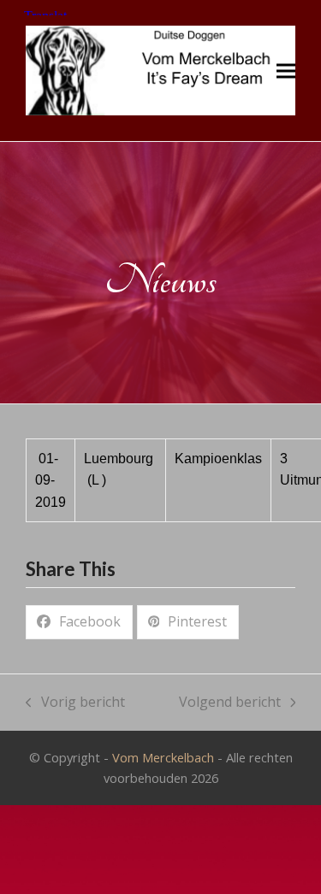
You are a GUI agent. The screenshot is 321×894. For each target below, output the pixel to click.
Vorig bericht (75, 703)
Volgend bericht (230, 703)
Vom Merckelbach (163, 757)
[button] (285, 70)
